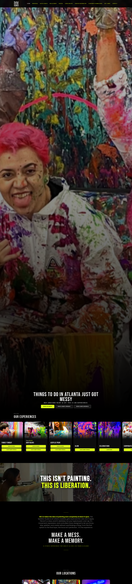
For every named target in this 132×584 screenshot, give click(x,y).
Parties (61, 3)
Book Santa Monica (82, 406)
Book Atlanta (47, 406)
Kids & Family (53, 3)
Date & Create (44, 3)
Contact (114, 3)
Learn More (34, 449)
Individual (35, 3)
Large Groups (69, 3)
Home (28, 3)
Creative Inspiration (80, 3)
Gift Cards (107, 3)
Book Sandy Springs (64, 406)
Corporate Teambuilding (95, 3)
